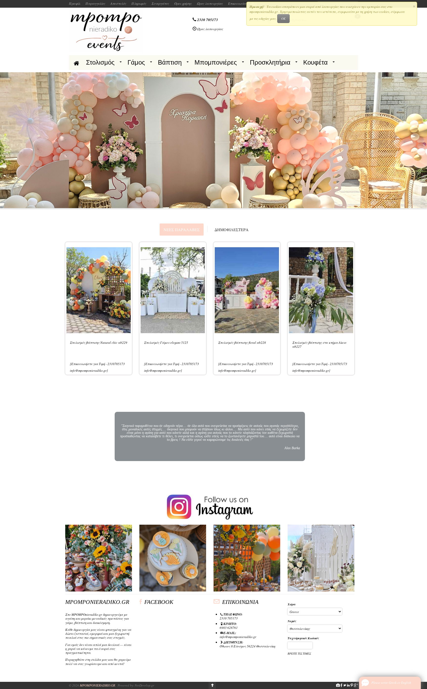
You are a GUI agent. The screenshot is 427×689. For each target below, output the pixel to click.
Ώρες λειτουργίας (210, 3)
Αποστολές (118, 3)
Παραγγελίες (95, 3)
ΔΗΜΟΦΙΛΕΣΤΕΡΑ (231, 229)
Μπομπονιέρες (215, 62)
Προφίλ (74, 3)
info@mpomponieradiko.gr (238, 637)
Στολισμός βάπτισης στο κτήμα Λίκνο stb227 (319, 344)
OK (283, 18)
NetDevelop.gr (144, 685)
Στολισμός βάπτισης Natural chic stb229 (98, 342)
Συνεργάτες (160, 3)
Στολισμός (100, 62)
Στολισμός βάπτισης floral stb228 (242, 342)
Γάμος (136, 62)
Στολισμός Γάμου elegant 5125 (166, 342)
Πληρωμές (138, 3)
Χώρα (292, 604)
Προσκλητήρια (270, 62)
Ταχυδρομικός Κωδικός (303, 638)
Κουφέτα (315, 62)
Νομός (292, 621)
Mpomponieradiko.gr (97, 685)
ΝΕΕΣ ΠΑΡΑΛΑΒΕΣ (182, 229)
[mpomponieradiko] (106, 31)
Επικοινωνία (237, 3)
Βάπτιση (170, 62)
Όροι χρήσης (183, 3)
